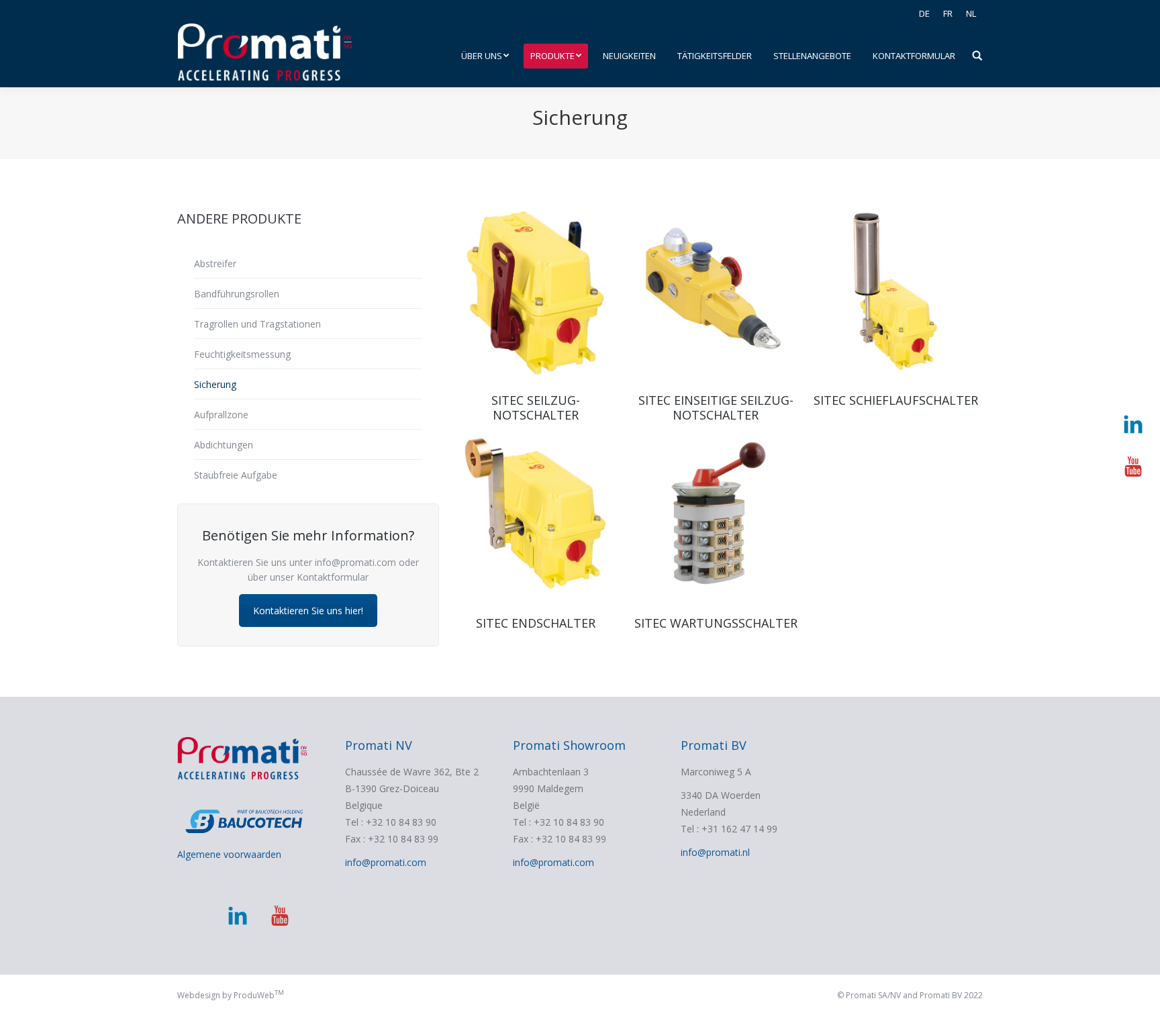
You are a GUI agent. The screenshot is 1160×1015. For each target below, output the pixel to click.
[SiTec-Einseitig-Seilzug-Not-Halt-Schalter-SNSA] (715, 292)
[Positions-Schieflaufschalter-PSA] (895, 292)
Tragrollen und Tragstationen (257, 324)
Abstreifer (215, 263)
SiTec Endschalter (535, 623)
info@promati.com (385, 862)
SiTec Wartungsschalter (716, 623)
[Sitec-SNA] (535, 292)
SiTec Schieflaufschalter (896, 400)
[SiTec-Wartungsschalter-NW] (715, 515)
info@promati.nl (715, 852)
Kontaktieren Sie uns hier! (308, 610)
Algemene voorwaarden (229, 854)
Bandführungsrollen (236, 293)
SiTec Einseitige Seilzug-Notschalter (715, 407)
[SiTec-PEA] (535, 515)
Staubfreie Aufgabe (235, 475)
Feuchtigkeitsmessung (242, 354)
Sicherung (215, 384)
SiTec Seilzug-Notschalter (535, 407)
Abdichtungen (223, 444)
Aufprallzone (221, 414)
